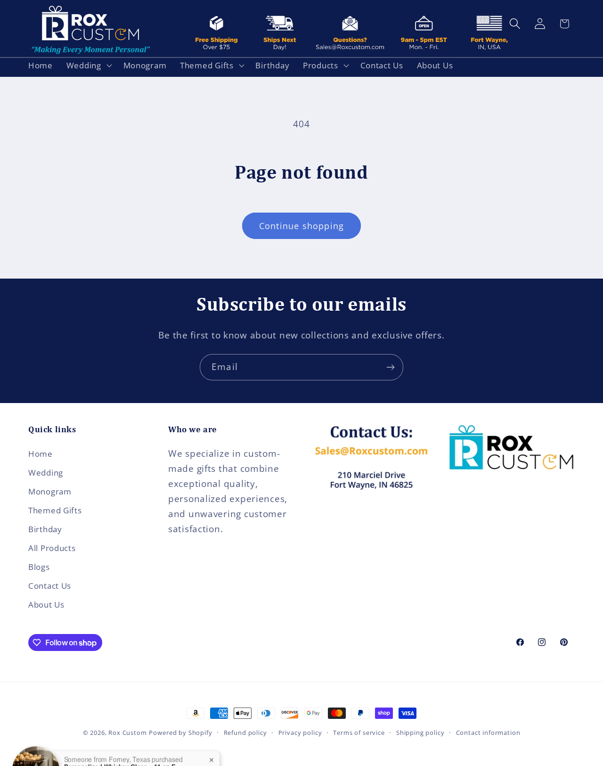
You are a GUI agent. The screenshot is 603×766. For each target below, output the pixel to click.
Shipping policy (420, 732)
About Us (46, 604)
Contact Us (49, 585)
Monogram (50, 491)
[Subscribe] (390, 367)
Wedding (45, 472)
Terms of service (358, 732)
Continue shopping (301, 225)
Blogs (39, 566)
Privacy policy (300, 732)
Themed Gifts (55, 510)
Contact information (488, 732)
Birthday (45, 529)
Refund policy (245, 732)
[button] (87, 65)
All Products (52, 548)
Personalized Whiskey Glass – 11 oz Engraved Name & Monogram (123, 747)
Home (40, 453)
